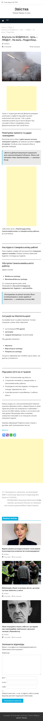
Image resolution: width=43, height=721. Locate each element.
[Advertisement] (21, 98)
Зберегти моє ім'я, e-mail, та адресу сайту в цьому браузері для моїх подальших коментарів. (20, 694)
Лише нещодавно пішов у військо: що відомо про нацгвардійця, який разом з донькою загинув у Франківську (20, 629)
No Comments (36, 47)
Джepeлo (5, 430)
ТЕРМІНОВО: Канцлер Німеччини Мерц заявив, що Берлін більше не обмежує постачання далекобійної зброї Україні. (22, 503)
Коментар (6, 653)
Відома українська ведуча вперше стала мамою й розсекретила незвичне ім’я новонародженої (21, 550)
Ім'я (4, 678)
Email (4, 682)
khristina (6, 44)
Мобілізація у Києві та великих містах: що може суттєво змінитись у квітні (21, 589)
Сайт (4, 687)
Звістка (21, 9)
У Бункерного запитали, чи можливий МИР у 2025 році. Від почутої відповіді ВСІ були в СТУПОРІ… (20, 495)
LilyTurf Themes (21, 718)
